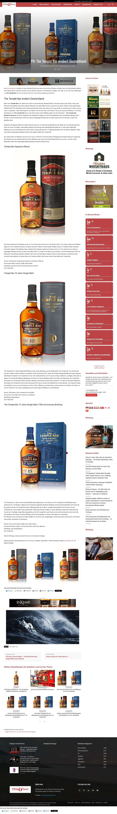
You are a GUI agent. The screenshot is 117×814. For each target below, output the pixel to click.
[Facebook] (79, 790)
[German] (87, 407)
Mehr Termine (99, 367)
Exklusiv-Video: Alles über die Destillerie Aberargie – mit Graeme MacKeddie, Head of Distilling (99, 459)
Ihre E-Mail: (89, 385)
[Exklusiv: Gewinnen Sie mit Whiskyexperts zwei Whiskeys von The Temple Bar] (69, 702)
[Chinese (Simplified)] (102, 407)
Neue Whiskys (59, 56)
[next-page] (44, 722)
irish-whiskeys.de (12, 88)
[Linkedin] (88, 790)
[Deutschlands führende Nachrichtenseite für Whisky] (15, 4)
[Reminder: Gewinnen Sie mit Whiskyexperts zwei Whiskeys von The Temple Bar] (42, 702)
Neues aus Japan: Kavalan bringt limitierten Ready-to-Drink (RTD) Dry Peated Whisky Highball (29, 769)
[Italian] (99, 407)
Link (104, 392)
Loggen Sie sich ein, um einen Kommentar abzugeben (20, 732)
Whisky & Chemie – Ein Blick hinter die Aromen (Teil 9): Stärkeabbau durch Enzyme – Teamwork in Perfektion (98, 491)
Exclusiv (68, 687)
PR (65, 56)
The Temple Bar (13, 646)
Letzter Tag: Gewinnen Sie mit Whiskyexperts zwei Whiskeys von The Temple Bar (16, 715)
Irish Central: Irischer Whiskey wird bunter (42, 689)
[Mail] (93, 790)
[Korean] (108, 407)
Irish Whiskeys (30, 541)
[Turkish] (87, 410)
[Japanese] (105, 407)
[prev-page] (40, 722)
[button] (111, 4)
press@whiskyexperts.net (47, 795)
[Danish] (96, 407)
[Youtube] (97, 790)
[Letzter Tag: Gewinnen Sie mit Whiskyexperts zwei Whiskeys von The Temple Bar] (16, 702)
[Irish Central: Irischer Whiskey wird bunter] (42, 678)
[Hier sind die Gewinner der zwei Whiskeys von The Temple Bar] (69, 678)
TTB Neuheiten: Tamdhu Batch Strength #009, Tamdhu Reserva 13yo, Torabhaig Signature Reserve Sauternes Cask (98, 475)
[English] (90, 407)
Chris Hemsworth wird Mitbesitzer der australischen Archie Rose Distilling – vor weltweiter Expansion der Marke (99, 519)
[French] (93, 407)
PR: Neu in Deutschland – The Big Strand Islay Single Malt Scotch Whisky (21, 658)
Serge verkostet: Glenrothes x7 (57, 656)
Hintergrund (43, 687)
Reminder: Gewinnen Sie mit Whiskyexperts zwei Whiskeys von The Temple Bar (43, 715)
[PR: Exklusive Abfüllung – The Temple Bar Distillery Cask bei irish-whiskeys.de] (16, 678)
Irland (52, 56)
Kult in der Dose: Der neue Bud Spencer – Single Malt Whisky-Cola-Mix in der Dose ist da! (28, 749)
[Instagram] (84, 790)
